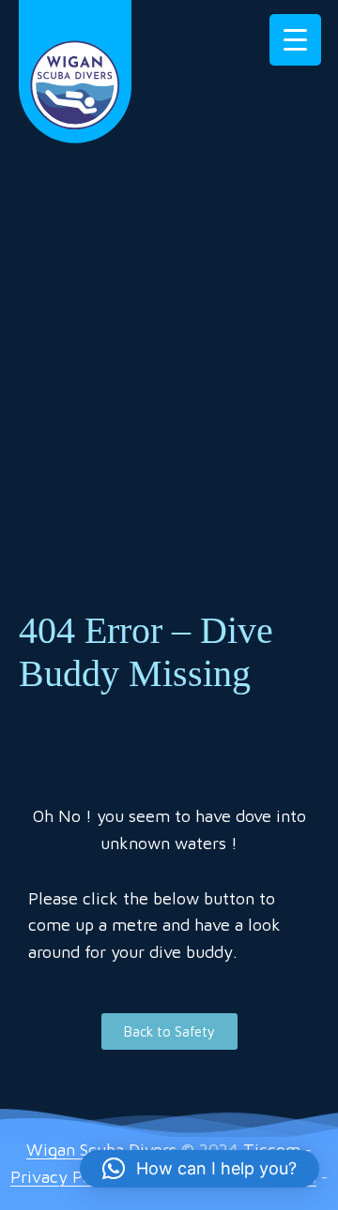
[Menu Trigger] (295, 40)
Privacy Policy (64, 1177)
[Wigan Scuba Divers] (75, 69)
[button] (199, 1169)
